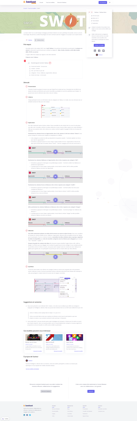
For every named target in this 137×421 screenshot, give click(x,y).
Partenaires (85, 413)
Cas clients (69, 413)
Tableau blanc (40, 40)
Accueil (41, 2)
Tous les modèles (50, 2)
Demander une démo (102, 409)
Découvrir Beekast (61, 2)
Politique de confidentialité (8, 409)
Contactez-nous (101, 411)
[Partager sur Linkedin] (95, 51)
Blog (68, 409)
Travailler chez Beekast (87, 411)
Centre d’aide (70, 416)
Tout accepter (26, 414)
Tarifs (53, 416)
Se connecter (103, 2)
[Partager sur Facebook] (99, 51)
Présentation (85, 409)
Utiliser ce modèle (99, 45)
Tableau (30, 40)
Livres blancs (70, 411)
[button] (5, 418)
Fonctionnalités (55, 411)
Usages (53, 413)
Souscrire (91, 391)
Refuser (6, 414)
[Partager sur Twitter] (103, 51)
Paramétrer (16, 414)
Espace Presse (86, 416)
